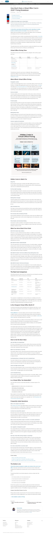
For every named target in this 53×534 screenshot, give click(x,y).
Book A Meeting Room (32, 3)
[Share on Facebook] (8, 15)
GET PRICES (7, 1)
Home (2, 1)
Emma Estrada (13, 12)
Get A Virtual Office (16, 3)
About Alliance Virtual (30, 522)
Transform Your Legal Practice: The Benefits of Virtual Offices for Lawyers (23, 459)
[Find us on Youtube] (46, 521)
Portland (40, 85)
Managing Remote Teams (18, 527)
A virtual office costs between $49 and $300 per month (21, 29)
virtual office (40, 36)
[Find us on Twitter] (42, 521)
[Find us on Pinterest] (48, 521)
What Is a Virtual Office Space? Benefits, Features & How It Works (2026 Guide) (23, 460)
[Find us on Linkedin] (44, 521)
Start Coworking (38, 3)
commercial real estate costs (22, 86)
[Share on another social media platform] (8, 23)
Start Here (16, 522)
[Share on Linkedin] (8, 19)
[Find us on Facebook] (40, 521)
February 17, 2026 (19, 12)
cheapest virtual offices (16, 405)
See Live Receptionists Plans (23, 3)
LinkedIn (31, 512)
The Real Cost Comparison (16, 18)
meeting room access (14, 76)
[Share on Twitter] (8, 17)
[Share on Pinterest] (8, 21)
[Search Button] (45, 1)
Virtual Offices (5, 522)
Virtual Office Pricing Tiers (16, 15)
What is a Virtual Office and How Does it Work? (19, 457)
